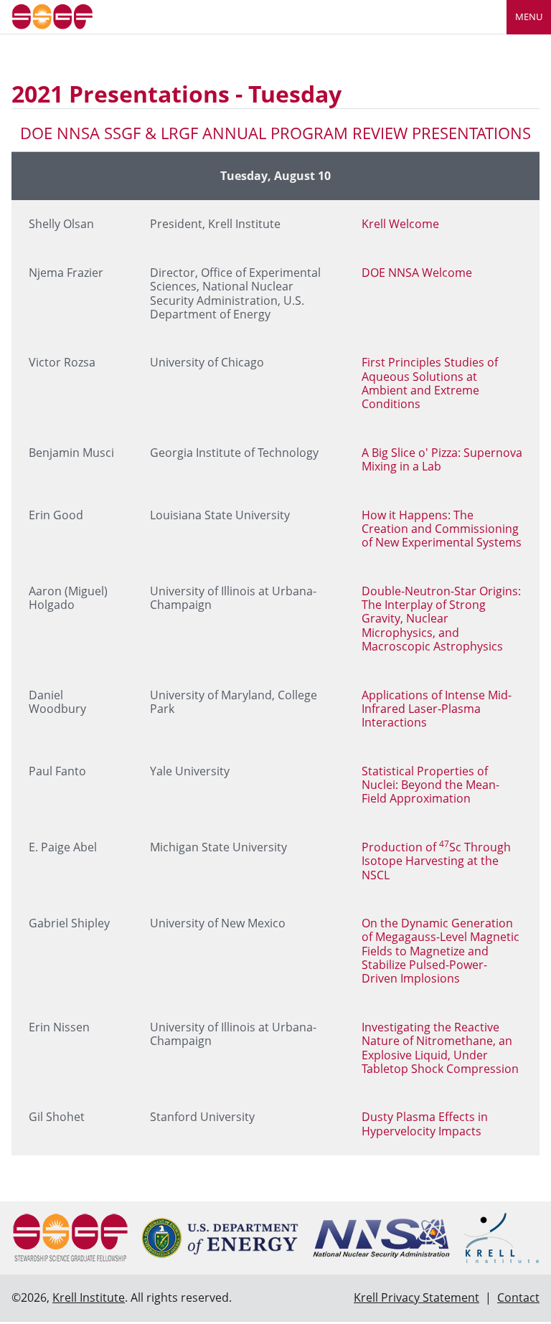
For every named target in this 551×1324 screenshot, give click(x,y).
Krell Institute (88, 1297)
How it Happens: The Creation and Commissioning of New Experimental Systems (442, 529)
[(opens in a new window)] (219, 1237)
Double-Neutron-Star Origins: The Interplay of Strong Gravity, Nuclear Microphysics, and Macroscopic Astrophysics (441, 619)
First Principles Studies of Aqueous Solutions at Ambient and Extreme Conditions (430, 383)
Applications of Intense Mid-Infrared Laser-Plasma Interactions (437, 709)
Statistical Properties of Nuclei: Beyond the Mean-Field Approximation (430, 785)
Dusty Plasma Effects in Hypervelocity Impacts (425, 1123)
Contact (518, 1297)
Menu (528, 16)
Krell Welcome (400, 224)
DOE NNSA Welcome (417, 272)
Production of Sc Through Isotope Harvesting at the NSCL (436, 861)
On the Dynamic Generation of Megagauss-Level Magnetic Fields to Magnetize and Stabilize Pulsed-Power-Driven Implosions (440, 951)
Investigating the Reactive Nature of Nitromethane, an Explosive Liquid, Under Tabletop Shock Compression (440, 1048)
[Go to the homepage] (52, 15)
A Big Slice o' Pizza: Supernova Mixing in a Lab (442, 459)
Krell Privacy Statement (416, 1297)
